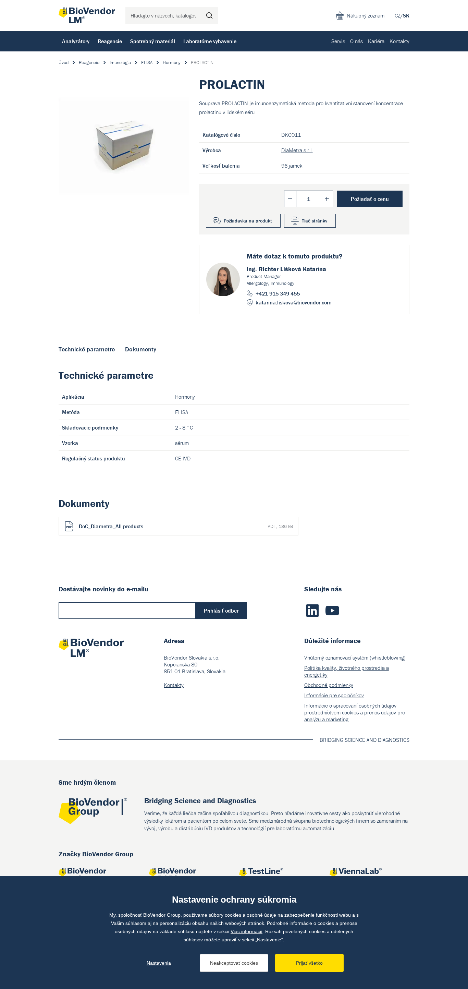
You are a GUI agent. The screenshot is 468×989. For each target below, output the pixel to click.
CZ (398, 15)
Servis (338, 41)
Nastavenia (159, 963)
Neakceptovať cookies (234, 963)
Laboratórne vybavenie (209, 41)
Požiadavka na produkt (248, 221)
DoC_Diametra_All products (186, 526)
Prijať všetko (309, 963)
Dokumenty (140, 349)
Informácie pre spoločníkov (334, 695)
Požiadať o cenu (370, 198)
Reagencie (110, 41)
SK (406, 15)
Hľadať (209, 15)
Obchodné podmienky (328, 685)
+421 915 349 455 (278, 293)
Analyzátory (75, 41)
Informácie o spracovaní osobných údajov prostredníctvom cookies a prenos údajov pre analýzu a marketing (354, 712)
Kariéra (376, 41)
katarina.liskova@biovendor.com (294, 302)
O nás (356, 41)
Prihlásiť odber (221, 610)
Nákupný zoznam (365, 15)
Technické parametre (87, 349)
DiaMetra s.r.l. (297, 150)
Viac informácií (246, 931)
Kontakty (399, 41)
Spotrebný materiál (152, 41)
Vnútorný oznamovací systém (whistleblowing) (355, 657)
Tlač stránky (314, 221)
